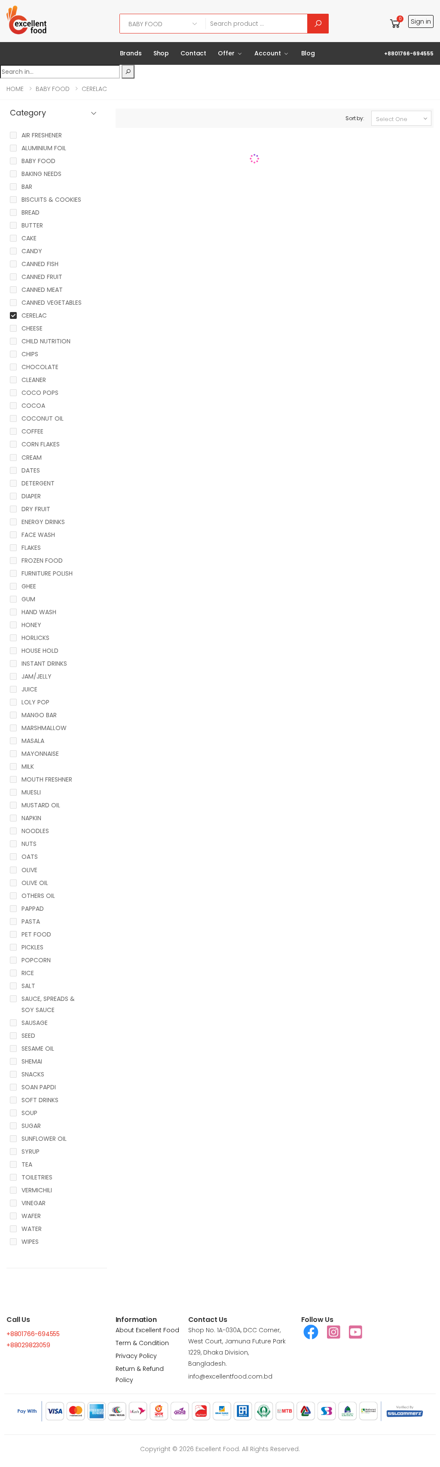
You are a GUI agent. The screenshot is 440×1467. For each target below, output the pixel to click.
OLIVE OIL (34, 883)
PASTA (30, 921)
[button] (395, 23)
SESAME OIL (37, 1048)
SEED (28, 1035)
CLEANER (33, 380)
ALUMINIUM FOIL (43, 148)
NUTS (29, 844)
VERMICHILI (36, 1190)
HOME (15, 89)
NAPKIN (31, 818)
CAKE (29, 238)
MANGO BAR (39, 715)
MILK (27, 766)
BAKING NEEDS (41, 174)
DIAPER (31, 496)
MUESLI (31, 792)
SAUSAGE (34, 1022)
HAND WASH (38, 612)
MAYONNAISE (40, 753)
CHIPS (29, 354)
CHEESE (32, 328)
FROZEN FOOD (42, 560)
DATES (30, 470)
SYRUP (30, 1151)
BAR (26, 186)
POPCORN (36, 960)
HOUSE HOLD (39, 650)
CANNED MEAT (42, 289)
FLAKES (31, 547)
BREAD (30, 212)
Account (267, 53)
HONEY (31, 625)
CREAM (31, 457)
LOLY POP (35, 702)
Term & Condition (142, 1343)
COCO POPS (39, 392)
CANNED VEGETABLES (51, 302)
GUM (28, 599)
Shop (161, 53)
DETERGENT (38, 483)
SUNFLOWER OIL (44, 1138)
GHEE (28, 586)
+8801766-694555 (409, 53)
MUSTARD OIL (40, 805)
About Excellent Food (147, 1330)
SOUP (29, 1113)
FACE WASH (38, 534)
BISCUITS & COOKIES (51, 199)
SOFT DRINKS (39, 1100)
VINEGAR (33, 1203)
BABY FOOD (53, 89)
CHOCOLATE (39, 367)
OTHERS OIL (38, 895)
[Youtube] (355, 1332)
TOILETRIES (36, 1177)
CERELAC (94, 89)
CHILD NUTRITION (45, 341)
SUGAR (31, 1125)
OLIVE (29, 870)
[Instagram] (333, 1332)
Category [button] (28, 113)
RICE (27, 973)
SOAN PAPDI (38, 1087)
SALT (28, 986)
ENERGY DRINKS (43, 522)
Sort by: (354, 118)
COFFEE (32, 431)
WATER (31, 1229)
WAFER (31, 1216)
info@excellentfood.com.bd (230, 1376)
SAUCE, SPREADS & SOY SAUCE (48, 1004)
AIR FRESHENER (41, 135)
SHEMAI (31, 1061)
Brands (131, 53)
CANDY (31, 251)
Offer (226, 53)
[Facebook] (310, 1332)
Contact (193, 53)
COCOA (33, 405)
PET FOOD (36, 934)
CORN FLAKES (40, 444)
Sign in (421, 21)
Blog (308, 53)
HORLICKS (35, 637)
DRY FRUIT (35, 509)
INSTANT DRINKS (44, 663)
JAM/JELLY (36, 676)
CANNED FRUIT (41, 277)
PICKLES (32, 947)
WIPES (30, 1241)
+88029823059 (28, 1345)
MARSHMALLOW (44, 728)
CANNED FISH (39, 264)
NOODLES (35, 831)
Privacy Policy (136, 1356)
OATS (29, 856)
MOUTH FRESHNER (46, 779)
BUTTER (32, 225)
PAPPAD (32, 908)
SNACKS (32, 1074)
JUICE (29, 689)
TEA (26, 1164)
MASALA (32, 741)
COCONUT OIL (42, 418)
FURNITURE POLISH (47, 573)
